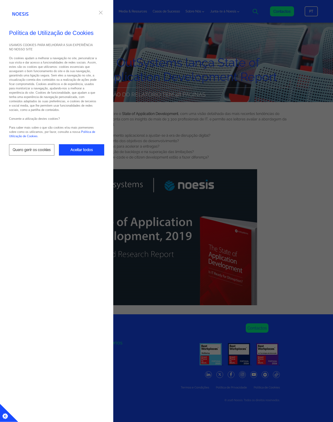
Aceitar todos (81, 150)
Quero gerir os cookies (32, 150)
